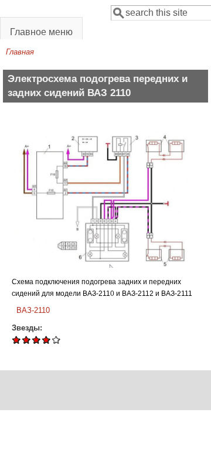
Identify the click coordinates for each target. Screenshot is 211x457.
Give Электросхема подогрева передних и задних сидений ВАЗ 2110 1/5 (17, 339)
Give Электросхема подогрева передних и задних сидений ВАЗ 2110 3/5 (37, 339)
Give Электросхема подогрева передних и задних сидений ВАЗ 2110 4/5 (47, 339)
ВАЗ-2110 (33, 310)
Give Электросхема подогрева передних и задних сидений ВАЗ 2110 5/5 (57, 339)
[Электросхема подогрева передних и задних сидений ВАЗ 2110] (106, 265)
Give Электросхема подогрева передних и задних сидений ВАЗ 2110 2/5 (27, 339)
